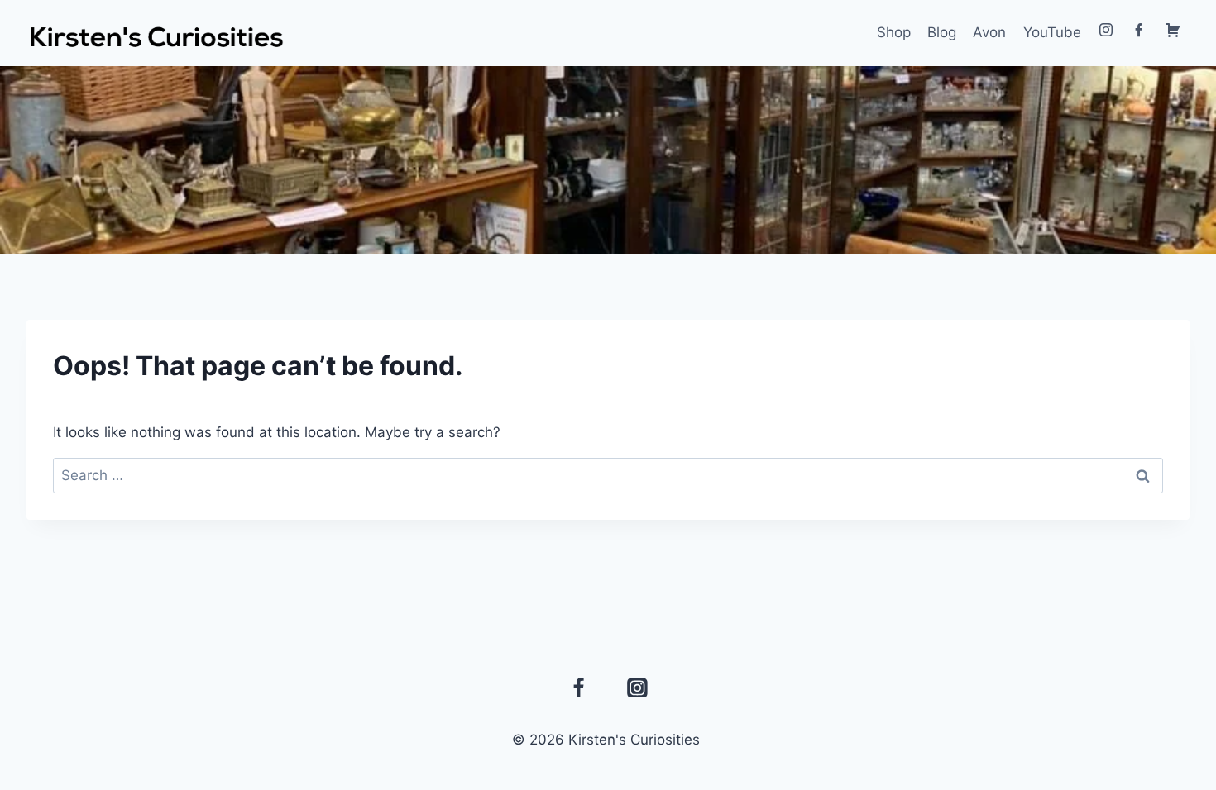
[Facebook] (579, 687)
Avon (989, 32)
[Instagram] (637, 687)
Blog (941, 32)
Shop (894, 32)
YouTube (1052, 32)
